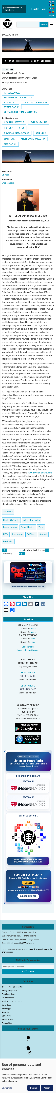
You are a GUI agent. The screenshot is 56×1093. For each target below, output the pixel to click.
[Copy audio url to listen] (7, 69)
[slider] (22, 61)
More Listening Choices (28, 650)
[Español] (53, 12)
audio (33, 629)
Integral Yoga (12, 93)
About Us (5, 1012)
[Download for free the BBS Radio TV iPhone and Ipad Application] (28, 739)
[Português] (53, 8)
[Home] (7, 24)
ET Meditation (11, 107)
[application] (28, 61)
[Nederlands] (53, 2)
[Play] (5, 61)
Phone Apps (6, 1009)
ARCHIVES (8, 511)
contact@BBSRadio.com (24, 943)
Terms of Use (7, 1023)
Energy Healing (39, 122)
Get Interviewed (8, 998)
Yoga (40, 527)
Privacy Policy (7, 1020)
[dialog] (28, 1076)
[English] (50, 2)
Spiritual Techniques (35, 102)
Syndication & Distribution (12, 1001)
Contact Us (6, 1016)
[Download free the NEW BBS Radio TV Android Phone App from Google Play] (28, 727)
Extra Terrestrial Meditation (20, 112)
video (33, 639)
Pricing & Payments (9, 991)
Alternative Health (31, 520)
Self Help (41, 133)
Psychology (17, 534)
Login (21, 550)
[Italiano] (50, 8)
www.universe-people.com (40, 473)
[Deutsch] (53, 5)
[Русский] (50, 12)
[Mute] (42, 61)
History (8, 128)
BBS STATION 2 (28, 686)
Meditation (10, 144)
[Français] (50, 5)
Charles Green (8, 183)
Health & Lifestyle (14, 122)
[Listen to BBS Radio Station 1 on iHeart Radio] (28, 787)
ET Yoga (5, 175)
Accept (47, 1088)
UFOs (21, 128)
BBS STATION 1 (28, 672)
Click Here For (28, 647)
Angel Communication (33, 139)
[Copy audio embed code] (3, 69)
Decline (33, 1088)
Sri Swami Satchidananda (18, 98)
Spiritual (9, 139)
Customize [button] (7, 1088)
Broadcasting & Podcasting (12, 987)
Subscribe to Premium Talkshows (14, 9)
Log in (44, 9)
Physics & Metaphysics (16, 133)
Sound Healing (27, 527)
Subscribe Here (28, 896)
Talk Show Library (8, 994)
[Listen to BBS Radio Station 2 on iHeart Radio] (28, 804)
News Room (6, 1005)
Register (35, 9)
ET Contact (10, 102)
